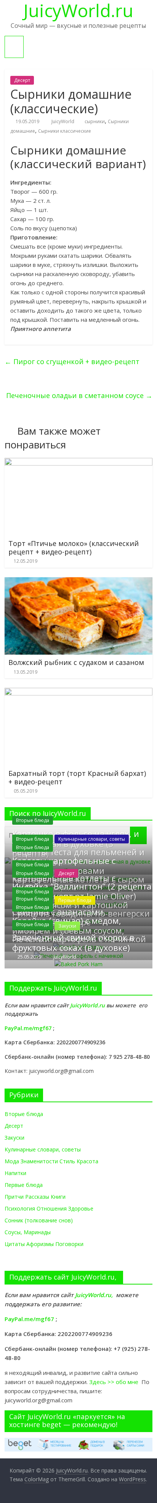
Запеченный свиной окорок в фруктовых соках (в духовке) (73, 942)
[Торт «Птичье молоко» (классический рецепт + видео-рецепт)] (78, 462)
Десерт (22, 80)
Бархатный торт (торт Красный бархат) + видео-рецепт (77, 777)
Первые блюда (24, 1184)
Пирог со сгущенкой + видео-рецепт (72, 361)
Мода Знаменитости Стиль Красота (51, 1161)
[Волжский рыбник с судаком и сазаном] (78, 582)
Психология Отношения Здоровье (49, 1208)
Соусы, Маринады (28, 1232)
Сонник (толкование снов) (39, 1220)
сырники (95, 121)
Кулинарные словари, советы (91, 839)
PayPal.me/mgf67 (28, 1028)
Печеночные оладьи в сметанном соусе (79, 395)
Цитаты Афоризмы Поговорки (44, 1244)
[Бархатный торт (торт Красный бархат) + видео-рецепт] (78, 692)
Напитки (15, 1173)
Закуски (14, 1137)
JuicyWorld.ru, (94, 1295)
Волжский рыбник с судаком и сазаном (76, 662)
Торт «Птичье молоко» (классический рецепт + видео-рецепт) (73, 547)
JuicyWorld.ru (88, 1005)
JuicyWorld (63, 121)
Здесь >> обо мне (115, 1382)
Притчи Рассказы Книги (35, 1196)
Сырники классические (64, 131)
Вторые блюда (32, 820)
